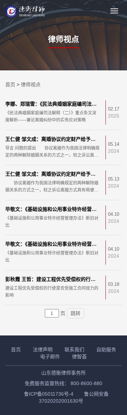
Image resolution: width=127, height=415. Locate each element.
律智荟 (79, 356)
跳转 (75, 313)
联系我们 (74, 349)
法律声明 (43, 349)
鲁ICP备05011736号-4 (48, 394)
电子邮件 (50, 356)
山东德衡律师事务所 (63, 373)
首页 (10, 84)
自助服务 (106, 349)
